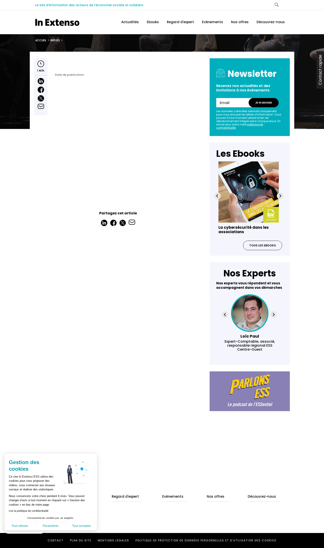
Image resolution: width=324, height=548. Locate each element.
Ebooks (153, 22)
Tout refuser (19, 525)
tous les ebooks (262, 245)
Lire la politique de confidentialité (28, 510)
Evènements (212, 22)
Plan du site (80, 540)
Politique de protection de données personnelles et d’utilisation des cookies (206, 540)
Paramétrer (51, 525)
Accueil (40, 40)
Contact (56, 540)
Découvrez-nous (271, 22)
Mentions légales (113, 540)
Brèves (55, 40)
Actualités (130, 22)
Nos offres (240, 22)
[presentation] (217, 196)
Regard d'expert (180, 22)
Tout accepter (81, 525)
